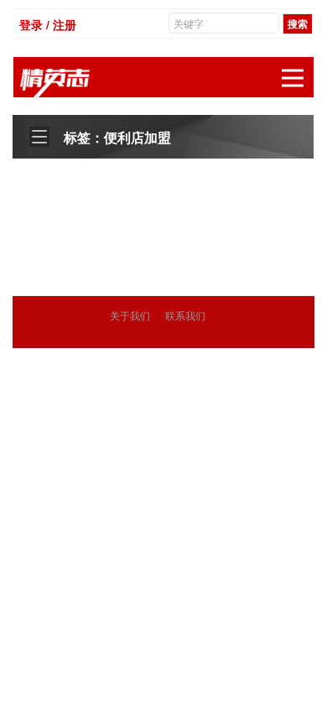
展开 (293, 78)
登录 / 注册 (47, 24)
